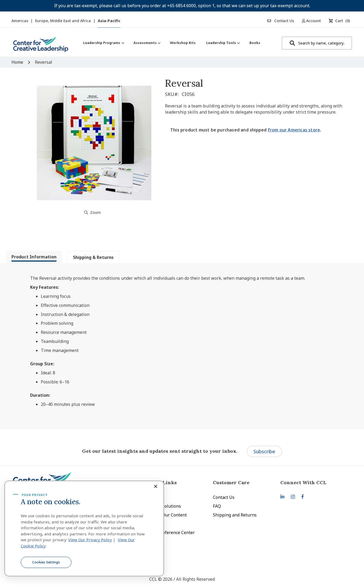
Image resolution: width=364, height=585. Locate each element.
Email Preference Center (170, 532)
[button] (313, 20)
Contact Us (283, 20)
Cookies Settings (46, 562)
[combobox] (317, 43)
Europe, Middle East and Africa (63, 20)
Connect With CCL (303, 482)
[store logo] (41, 47)
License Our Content (166, 515)
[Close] (155, 486)
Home (17, 62)
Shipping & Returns (93, 257)
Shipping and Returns (235, 515)
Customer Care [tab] (231, 482)
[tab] (34, 257)
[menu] (172, 43)
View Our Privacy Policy (90, 539)
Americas (20, 20)
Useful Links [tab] (161, 482)
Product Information (33, 257)
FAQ (217, 506)
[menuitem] (103, 43)
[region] (84, 528)
